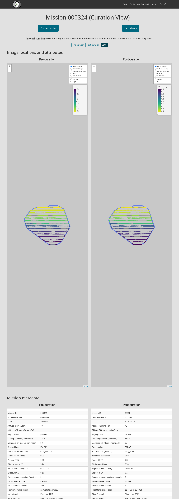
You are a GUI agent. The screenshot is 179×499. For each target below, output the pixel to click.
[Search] (161, 4)
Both (104, 45)
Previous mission (48, 28)
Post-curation (93, 45)
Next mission (131, 28)
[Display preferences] (165, 4)
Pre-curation (78, 45)
